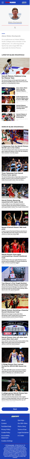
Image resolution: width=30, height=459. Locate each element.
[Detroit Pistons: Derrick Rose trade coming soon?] (15, 108)
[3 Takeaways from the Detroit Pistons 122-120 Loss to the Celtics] (15, 142)
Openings (21, 420)
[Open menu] (3, 2)
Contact (4, 423)
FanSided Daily (6, 426)
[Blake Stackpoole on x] (15, 28)
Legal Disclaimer (23, 432)
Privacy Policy (5, 429)
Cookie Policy (5, 432)
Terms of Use (22, 429)
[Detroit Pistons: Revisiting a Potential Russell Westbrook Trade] (15, 306)
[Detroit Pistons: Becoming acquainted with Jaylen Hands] (15, 196)
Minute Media (11, 445)
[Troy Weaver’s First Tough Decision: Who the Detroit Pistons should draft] (15, 279)
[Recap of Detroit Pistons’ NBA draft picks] (15, 223)
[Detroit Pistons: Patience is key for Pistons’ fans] (15, 72)
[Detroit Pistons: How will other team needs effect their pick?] (15, 333)
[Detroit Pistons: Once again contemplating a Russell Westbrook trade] (15, 251)
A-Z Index (21, 435)
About (3, 420)
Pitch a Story (22, 426)
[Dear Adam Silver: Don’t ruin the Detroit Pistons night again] (15, 91)
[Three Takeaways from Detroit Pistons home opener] (15, 169)
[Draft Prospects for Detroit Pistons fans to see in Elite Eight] (15, 99)
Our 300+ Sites (22, 423)
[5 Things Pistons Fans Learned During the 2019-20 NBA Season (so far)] (15, 361)
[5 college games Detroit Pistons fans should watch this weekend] (15, 389)
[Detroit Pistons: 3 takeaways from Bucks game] (15, 117)
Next (15, 409)
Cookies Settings (6, 441)
